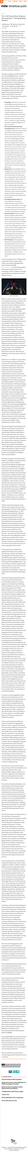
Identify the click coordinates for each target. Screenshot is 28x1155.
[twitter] (12, 1071)
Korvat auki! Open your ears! (9, 1100)
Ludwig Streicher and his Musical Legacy (12, 1091)
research (12, 1066)
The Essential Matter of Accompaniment (12, 1097)
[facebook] (10, 1071)
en (8, 1)
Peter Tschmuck (6, 24)
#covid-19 (13, 1064)
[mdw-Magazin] (14, 4)
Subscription (15, 1)
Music (3, 13)
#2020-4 (7, 1064)
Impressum (11, 1150)
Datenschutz (16, 1150)
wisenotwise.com (7, 267)
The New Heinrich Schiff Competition (12, 1079)
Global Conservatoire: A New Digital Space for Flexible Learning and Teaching (14, 1083)
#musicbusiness (5, 1066)
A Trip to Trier (5, 1094)
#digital (18, 1064)
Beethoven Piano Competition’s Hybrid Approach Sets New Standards (12, 1087)
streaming (17, 1066)
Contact (24, 1)
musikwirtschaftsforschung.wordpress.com (14, 1059)
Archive (20, 1)
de (10, 1)
